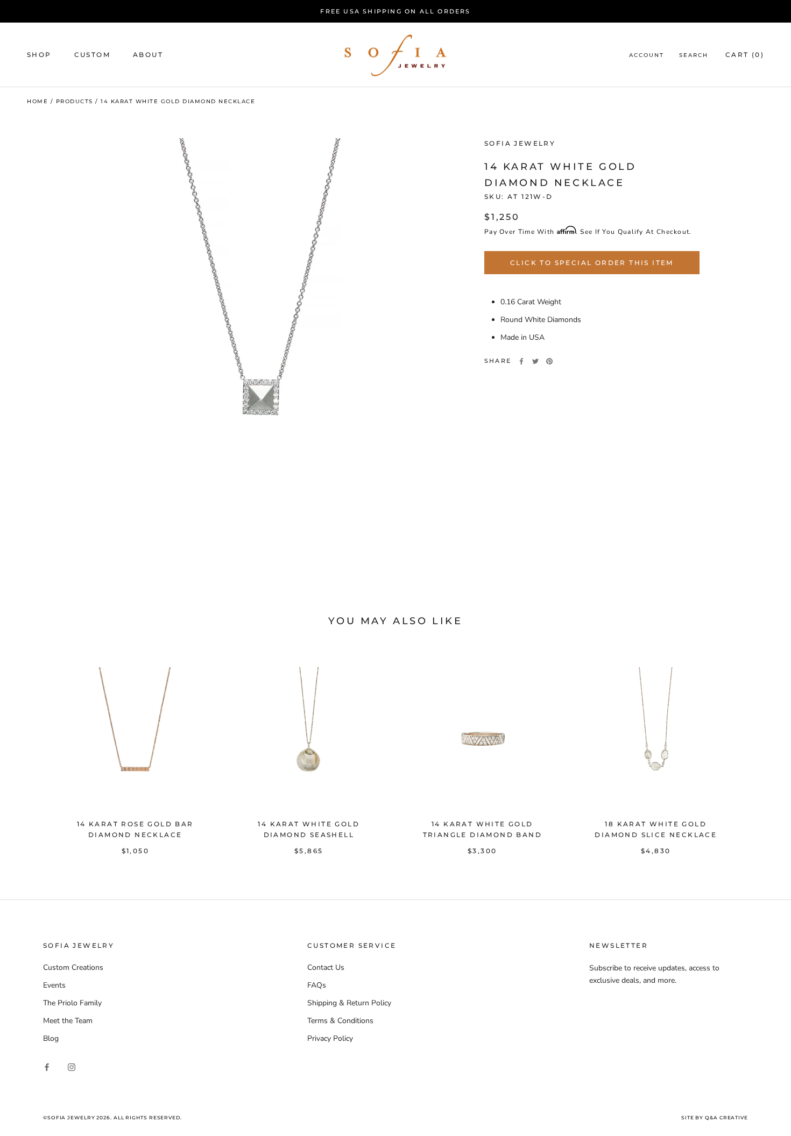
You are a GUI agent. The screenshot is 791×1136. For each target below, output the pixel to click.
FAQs (316, 985)
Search (693, 55)
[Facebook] (521, 361)
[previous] (34, 750)
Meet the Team (68, 1021)
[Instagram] (71, 1067)
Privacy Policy (330, 1038)
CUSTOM (92, 55)
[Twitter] (535, 361)
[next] (757, 750)
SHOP (39, 55)
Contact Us (325, 967)
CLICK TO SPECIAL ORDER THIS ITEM (592, 263)
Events (54, 985)
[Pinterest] (549, 361)
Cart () (744, 55)
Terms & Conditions (340, 1021)
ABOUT (148, 55)
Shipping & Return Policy (349, 1003)
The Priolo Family (72, 1003)
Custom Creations (73, 967)
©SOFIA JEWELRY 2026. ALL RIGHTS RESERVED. (112, 1117)
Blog (51, 1038)
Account (646, 55)
